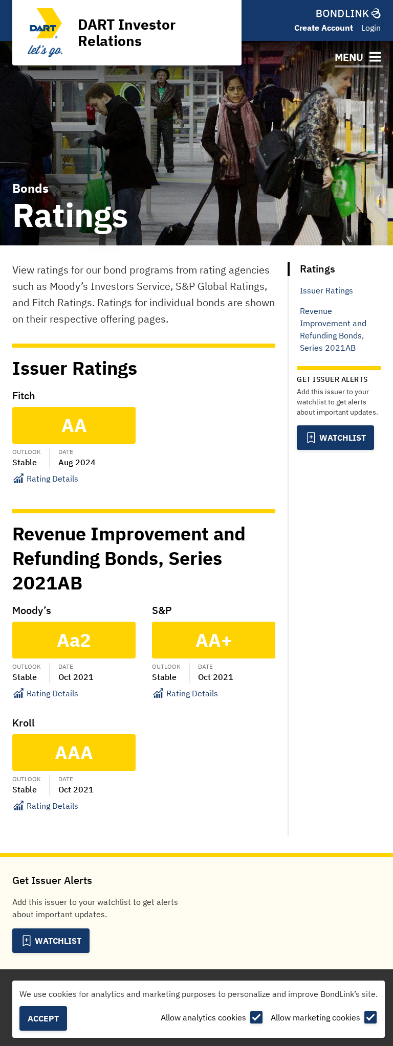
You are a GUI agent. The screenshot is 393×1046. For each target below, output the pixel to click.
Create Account (323, 27)
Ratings (317, 269)
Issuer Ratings (326, 290)
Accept (43, 1018)
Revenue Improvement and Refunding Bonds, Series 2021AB (333, 329)
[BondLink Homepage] (348, 13)
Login (371, 27)
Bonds (30, 188)
